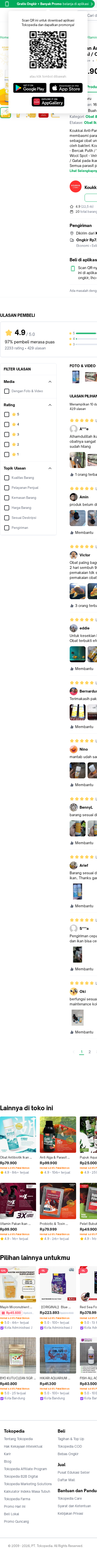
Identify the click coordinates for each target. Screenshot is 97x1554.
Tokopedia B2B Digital (21, 1476)
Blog (7, 1461)
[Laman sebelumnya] (74, 1052)
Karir (7, 1454)
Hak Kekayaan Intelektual (23, 1446)
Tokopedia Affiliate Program (25, 1469)
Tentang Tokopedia (18, 1439)
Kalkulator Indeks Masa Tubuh (27, 1491)
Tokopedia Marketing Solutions (28, 1484)
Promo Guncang (16, 1521)
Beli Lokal (11, 1514)
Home (4, 37)
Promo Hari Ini (14, 1506)
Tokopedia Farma (17, 1499)
